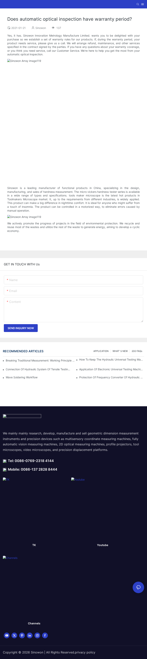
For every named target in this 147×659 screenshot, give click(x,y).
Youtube (102, 545)
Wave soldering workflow (22, 377)
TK (34, 545)
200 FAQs (137, 351)
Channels (34, 623)
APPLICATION (101, 351)
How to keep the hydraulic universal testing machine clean (111, 359)
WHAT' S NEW (120, 351)
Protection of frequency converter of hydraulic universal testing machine (111, 377)
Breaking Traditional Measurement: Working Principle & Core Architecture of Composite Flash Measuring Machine (40, 360)
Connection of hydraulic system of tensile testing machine (38, 369)
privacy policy (85, 652)
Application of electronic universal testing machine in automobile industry (111, 369)
